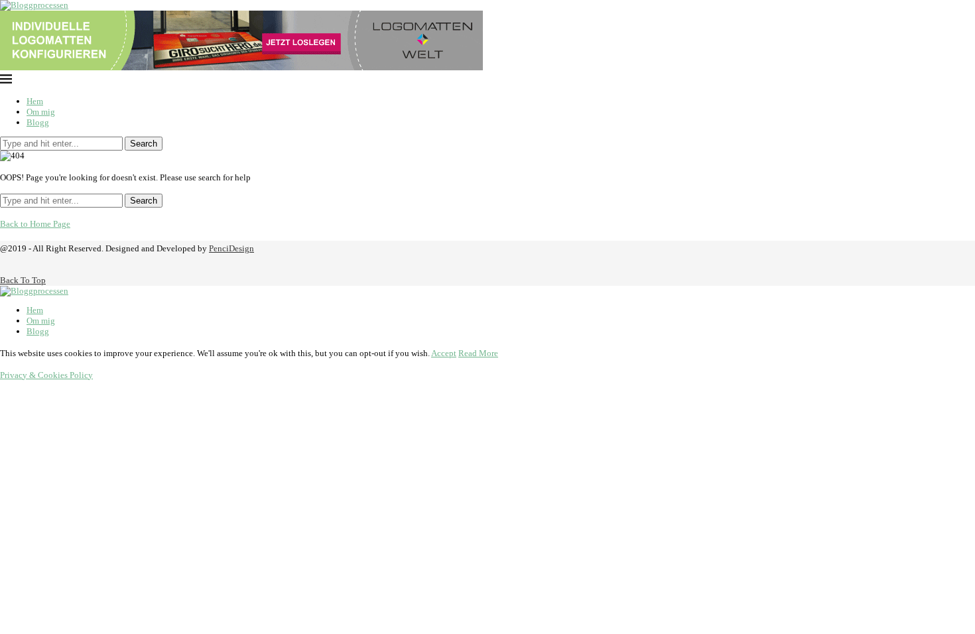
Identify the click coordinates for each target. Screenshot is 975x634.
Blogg (38, 122)
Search (143, 144)
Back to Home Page (35, 224)
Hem (35, 101)
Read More (478, 353)
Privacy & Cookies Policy (46, 375)
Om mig (41, 112)
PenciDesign (231, 248)
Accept (443, 353)
